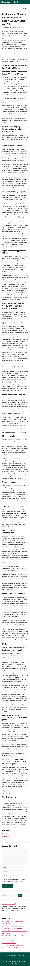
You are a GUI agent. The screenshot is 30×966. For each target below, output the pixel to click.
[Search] (20, 895)
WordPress (14, 963)
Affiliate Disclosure (15, 958)
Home (3, 8)
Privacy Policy (21, 955)
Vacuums (8, 8)
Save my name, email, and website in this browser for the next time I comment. (14, 880)
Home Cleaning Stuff (9, 2)
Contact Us (14, 955)
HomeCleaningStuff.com (8, 904)
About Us (8, 955)
